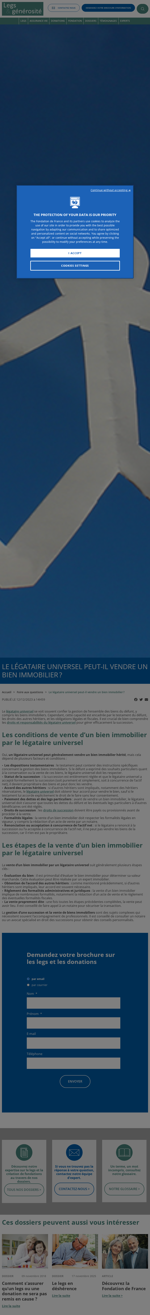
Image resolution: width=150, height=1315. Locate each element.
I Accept (75, 253)
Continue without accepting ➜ (111, 190)
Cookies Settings (75, 265)
